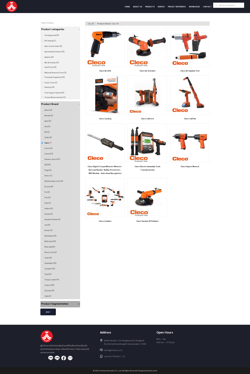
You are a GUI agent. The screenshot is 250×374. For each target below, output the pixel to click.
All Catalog (50, 40)
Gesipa (49, 213)
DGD (48, 164)
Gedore (49, 208)
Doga (48, 170)
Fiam (48, 202)
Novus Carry (51, 252)
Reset (48, 312)
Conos (48, 148)
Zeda (48, 295)
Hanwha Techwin (52, 219)
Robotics (49, 87)
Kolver (48, 230)
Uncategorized (52, 35)
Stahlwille (50, 263)
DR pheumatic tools (54, 181)
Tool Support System (54, 92)
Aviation (49, 57)
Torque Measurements (55, 97)
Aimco (48, 109)
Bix (47, 131)
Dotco (48, 175)
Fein (48, 197)
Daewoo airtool (52, 159)
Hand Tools (50, 67)
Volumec (49, 290)
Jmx (47, 224)
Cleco (47, 143)
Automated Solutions (54, 51)
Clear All (91, 24)
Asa (47, 126)
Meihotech (50, 241)
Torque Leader (52, 279)
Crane (49, 153)
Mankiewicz (50, 235)
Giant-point (152, 370)
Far (47, 191)
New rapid (50, 246)
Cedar (48, 137)
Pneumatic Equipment (55, 77)
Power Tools (51, 82)
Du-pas (49, 186)
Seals (48, 257)
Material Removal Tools (55, 72)
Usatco (49, 285)
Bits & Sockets (52, 62)
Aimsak (49, 115)
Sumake (50, 268)
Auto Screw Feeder (53, 46)
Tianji (48, 274)
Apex (48, 120)
